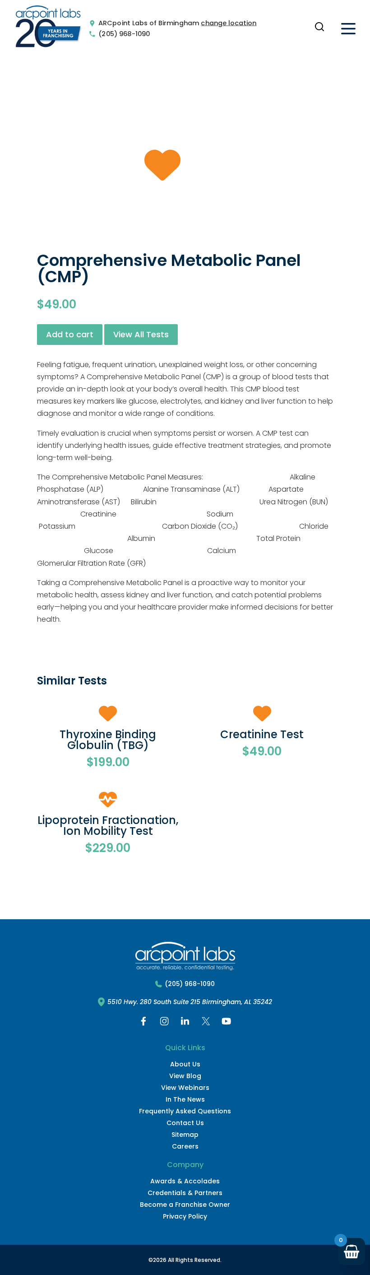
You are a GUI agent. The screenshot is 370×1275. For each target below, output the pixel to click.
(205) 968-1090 (124, 33)
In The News (185, 1099)
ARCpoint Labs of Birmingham (148, 23)
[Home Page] (48, 28)
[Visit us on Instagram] (164, 1023)
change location (228, 23)
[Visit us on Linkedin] (185, 1023)
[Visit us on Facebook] (143, 1023)
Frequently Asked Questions (185, 1111)
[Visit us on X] (205, 1023)
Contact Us (185, 1122)
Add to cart (69, 334)
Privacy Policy (185, 1216)
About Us (185, 1064)
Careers (185, 1146)
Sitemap (185, 1134)
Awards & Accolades (185, 1181)
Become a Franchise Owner (185, 1204)
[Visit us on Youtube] (226, 1023)
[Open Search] (319, 26)
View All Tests (141, 334)
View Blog (185, 1075)
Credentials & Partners (185, 1192)
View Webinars (185, 1087)
